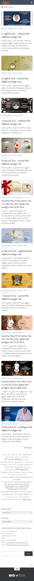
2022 (8, 455)
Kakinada (20, 464)
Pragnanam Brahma (7, 472)
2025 (20, 455)
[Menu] (31, 2)
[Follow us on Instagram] (20, 575)
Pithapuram (22, 469)
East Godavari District (6, 462)
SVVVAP (22, 492)
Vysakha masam (17, 197)
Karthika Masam (28, 464)
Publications (18, 472)
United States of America (12, 497)
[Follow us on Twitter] (17, 575)
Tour (25, 246)
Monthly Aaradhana (16, 467)
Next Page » (28, 448)
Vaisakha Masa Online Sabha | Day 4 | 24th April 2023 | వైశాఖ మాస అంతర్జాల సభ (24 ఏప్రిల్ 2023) (16, 384)
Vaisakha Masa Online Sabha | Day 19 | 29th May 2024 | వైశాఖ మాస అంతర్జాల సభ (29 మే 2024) (16, 204)
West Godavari (18, 499)
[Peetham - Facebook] (13, 575)
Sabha (20, 28)
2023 (12, 455)
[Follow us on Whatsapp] (23, 575)
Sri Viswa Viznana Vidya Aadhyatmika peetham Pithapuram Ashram (16, 486)
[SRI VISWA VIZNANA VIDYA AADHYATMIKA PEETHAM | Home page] (7, 2)
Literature (6, 467)
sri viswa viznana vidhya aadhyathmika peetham (17, 478)
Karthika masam (6, 28)
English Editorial (17, 462)
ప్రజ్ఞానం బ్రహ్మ (27, 499)
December (16, 457)
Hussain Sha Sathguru (28, 462)
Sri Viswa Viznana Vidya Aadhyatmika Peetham (17, 482)
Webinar (26, 497)
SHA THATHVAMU (21, 475)
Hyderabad (4, 464)
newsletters (27, 467)
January (15, 464)
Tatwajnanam (7, 494)
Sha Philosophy (12, 475)
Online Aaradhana (10, 470)
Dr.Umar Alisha (24, 457)
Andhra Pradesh (9, 457)
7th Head (4, 454)
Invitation (10, 464)
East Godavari (25, 460)
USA (20, 497)
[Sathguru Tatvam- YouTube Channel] (10, 575)
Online (15, 28)
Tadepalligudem (29, 492)
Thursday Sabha (21, 494)
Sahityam (30, 472)
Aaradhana (27, 454)
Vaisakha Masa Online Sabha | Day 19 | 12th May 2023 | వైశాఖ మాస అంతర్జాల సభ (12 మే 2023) (16, 339)
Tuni (31, 494)
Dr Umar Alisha (12, 459)
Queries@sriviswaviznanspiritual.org (17, 543)
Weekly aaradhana (8, 499)
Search (29, 554)
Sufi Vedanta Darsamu (9, 491)
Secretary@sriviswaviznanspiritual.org (18, 545)
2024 (16, 455)
